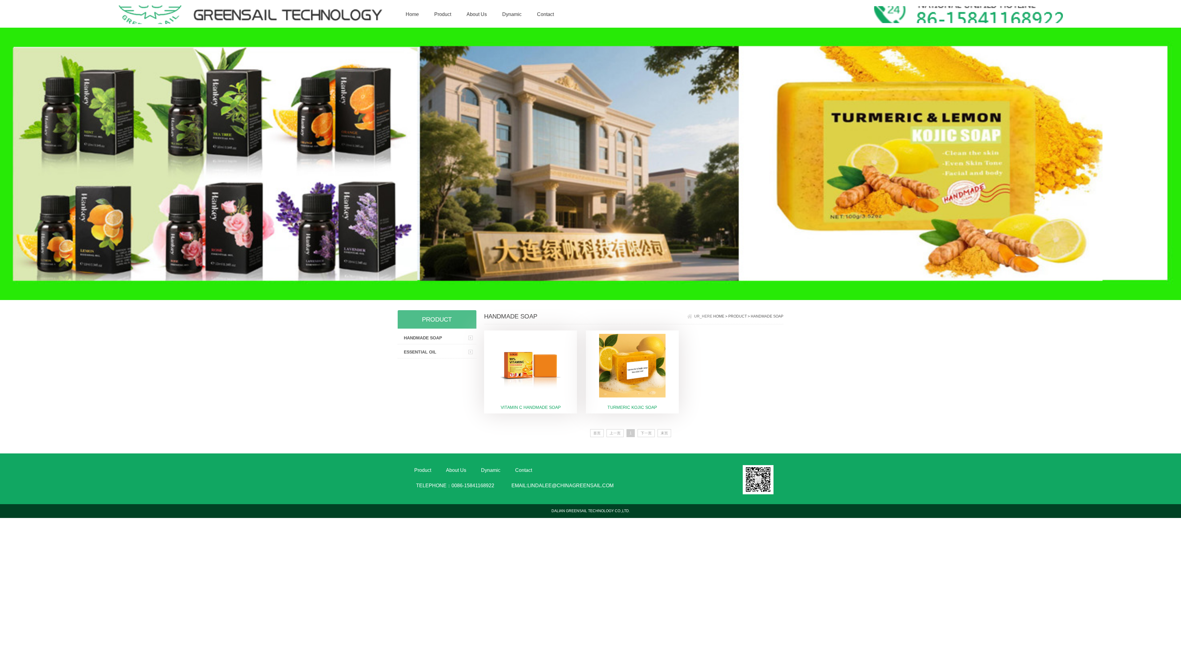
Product (442, 14)
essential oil (420, 352)
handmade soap (423, 337)
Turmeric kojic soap (632, 407)
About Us (477, 14)
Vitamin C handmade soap (531, 407)
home (719, 316)
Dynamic (512, 14)
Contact (545, 14)
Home (412, 14)
